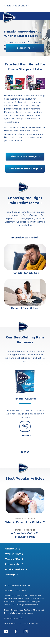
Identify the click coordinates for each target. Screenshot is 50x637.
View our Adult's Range (24, 156)
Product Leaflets (14, 569)
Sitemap (10, 574)
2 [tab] (25, 452)
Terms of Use (12, 559)
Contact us (11, 548)
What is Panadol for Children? (25, 522)
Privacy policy (13, 564)
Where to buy (13, 553)
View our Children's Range (23, 168)
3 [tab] (28, 452)
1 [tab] (22, 452)
